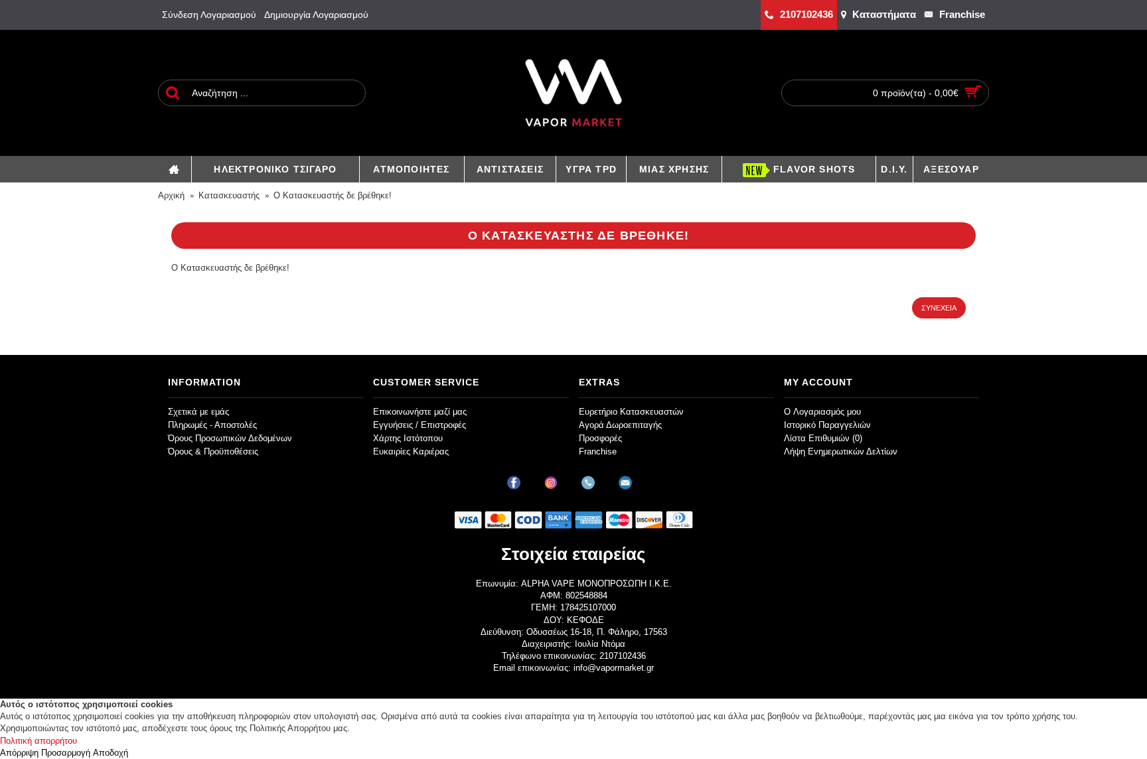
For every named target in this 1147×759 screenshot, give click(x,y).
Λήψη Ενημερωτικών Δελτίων (840, 451)
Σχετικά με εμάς (198, 412)
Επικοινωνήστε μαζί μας (420, 412)
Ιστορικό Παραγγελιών (827, 425)
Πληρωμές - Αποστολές (212, 425)
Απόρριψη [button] (19, 753)
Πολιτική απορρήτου (38, 741)
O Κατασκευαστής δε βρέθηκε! (332, 195)
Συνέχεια (938, 308)
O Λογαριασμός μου (822, 412)
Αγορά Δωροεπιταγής (620, 425)
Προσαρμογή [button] (65, 753)
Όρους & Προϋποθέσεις (213, 451)
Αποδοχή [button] (110, 753)
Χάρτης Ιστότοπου (408, 438)
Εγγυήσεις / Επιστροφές (419, 425)
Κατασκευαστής (229, 195)
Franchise (598, 451)
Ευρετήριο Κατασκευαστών (631, 412)
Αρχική (171, 195)
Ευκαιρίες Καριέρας (411, 451)
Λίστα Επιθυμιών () (823, 438)
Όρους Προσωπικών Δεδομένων (230, 438)
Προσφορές (600, 438)
